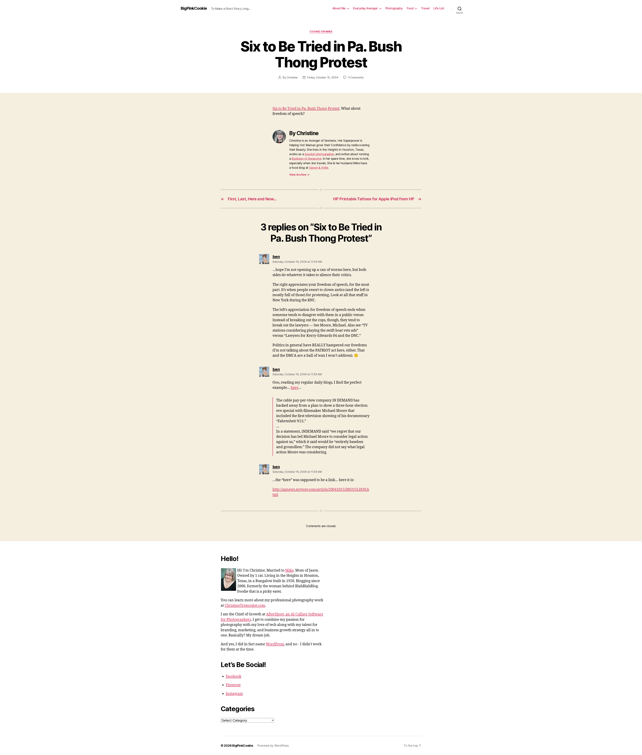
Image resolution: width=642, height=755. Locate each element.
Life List (439, 8)
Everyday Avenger (365, 8)
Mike (289, 570)
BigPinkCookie (194, 8)
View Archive (299, 174)
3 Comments (356, 77)
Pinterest (233, 685)
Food (410, 8)
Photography (394, 8)
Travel (425, 8)
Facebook (233, 676)
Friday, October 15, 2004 (322, 77)
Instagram (234, 693)
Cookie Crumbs (321, 31)
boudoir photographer (319, 154)
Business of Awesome (306, 158)
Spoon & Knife (318, 167)
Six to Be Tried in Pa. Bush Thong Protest (306, 108)
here (294, 387)
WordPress (275, 644)
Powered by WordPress (273, 745)
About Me (339, 8)
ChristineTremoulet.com (245, 605)
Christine (292, 77)
